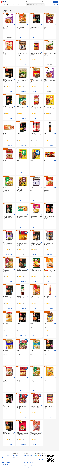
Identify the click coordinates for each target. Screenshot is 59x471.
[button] (52, 4)
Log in (56, 1)
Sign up (50, 1)
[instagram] (42, 460)
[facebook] (36, 460)
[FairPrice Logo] (4, 2)
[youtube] (39, 460)
